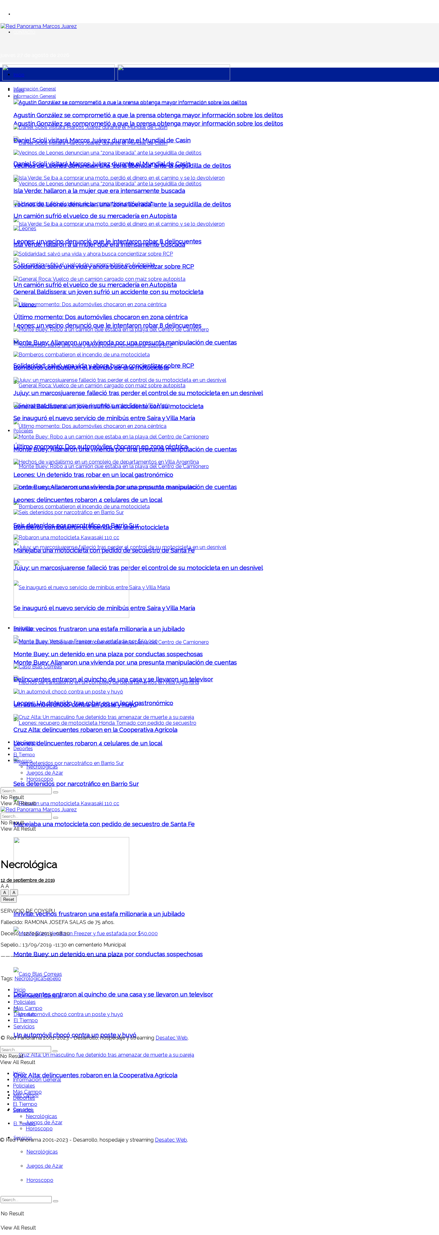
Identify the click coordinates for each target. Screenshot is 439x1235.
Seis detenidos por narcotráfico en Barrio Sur (76, 783)
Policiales (23, 430)
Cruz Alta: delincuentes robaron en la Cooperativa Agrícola (95, 1075)
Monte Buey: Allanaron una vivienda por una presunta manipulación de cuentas (125, 662)
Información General (34, 88)
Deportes (23, 748)
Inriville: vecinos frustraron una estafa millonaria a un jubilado (99, 913)
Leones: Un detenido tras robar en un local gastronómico (93, 474)
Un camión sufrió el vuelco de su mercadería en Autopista (95, 284)
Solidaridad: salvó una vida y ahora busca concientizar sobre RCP (103, 266)
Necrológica (28, 979)
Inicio (18, 74)
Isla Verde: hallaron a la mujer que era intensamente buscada (99, 190)
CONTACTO (24, 32)
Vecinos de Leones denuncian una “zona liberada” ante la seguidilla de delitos (122, 165)
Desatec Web (172, 1038)
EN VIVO (21, 14)
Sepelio (52, 979)
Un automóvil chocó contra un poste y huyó (74, 704)
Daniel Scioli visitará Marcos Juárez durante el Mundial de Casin (102, 140)
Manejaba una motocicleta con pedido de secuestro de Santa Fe (104, 823)
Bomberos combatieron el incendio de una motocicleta (91, 367)
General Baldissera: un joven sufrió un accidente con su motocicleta (108, 291)
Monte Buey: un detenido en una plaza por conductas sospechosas (108, 653)
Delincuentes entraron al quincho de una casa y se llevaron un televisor (113, 994)
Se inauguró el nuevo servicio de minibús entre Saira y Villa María (104, 417)
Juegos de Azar (44, 1166)
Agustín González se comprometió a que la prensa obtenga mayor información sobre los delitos (148, 123)
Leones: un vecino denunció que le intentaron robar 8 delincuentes (107, 325)
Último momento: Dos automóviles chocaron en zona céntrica (100, 316)
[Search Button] (55, 1201)
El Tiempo (24, 1123)
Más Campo (26, 742)
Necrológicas (42, 1152)
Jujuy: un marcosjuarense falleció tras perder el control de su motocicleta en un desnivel (138, 567)
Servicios (22, 760)
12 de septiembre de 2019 (28, 880)
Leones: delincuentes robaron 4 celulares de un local (87, 743)
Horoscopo (39, 1180)
